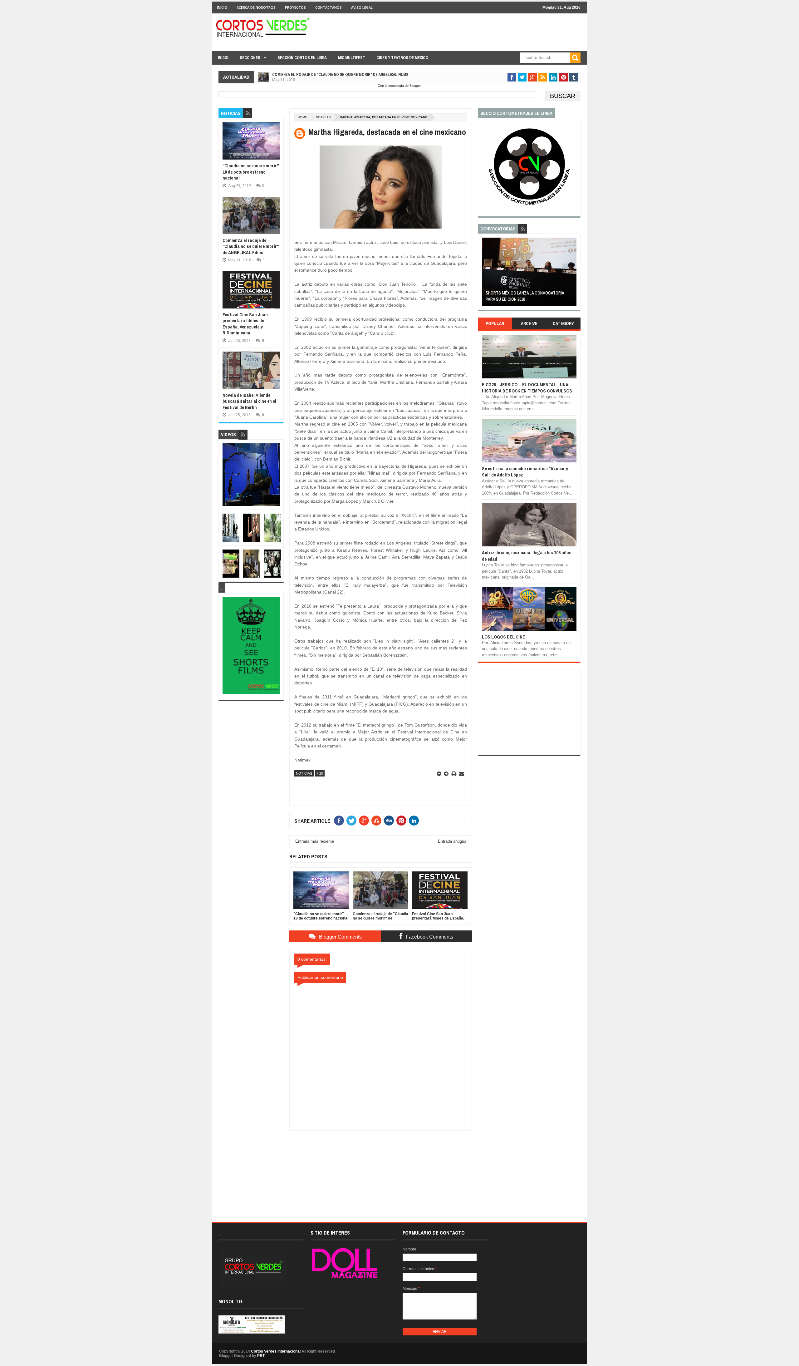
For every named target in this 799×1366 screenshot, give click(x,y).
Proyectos (295, 7)
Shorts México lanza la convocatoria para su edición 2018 (525, 296)
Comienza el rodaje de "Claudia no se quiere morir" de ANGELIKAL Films (340, 74)
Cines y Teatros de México (402, 57)
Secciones (250, 57)
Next (572, 274)
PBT (261, 1356)
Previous (485, 274)
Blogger (415, 85)
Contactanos (328, 7)
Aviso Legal (362, 7)
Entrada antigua (452, 841)
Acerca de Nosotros (256, 7)
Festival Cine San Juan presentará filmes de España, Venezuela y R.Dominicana (245, 323)
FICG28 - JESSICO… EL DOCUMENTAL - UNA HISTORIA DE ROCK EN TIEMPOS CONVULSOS (527, 387)
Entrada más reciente (314, 841)
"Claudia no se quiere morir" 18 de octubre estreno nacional (251, 171)
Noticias (323, 117)
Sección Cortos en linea (302, 57)
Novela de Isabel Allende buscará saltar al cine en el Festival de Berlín (249, 401)
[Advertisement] (381, 1170)
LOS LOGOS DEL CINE (503, 637)
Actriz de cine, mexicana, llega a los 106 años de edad (526, 555)
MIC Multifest (351, 57)
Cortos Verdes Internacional (276, 1351)
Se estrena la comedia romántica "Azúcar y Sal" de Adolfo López (525, 471)
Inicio (222, 7)
